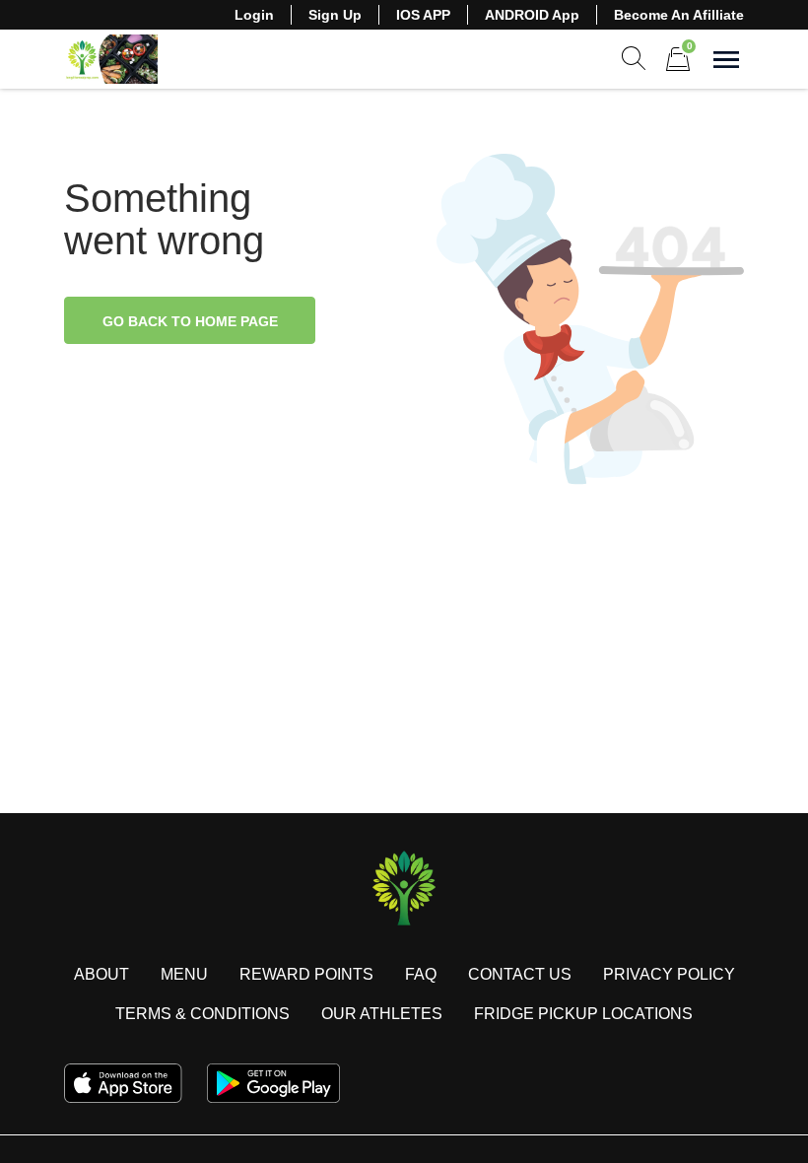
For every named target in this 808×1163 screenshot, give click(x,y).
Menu (184, 974)
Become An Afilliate (679, 15)
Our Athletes (381, 1013)
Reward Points (306, 974)
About (101, 974)
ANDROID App (532, 15)
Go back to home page (190, 321)
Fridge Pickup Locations (583, 1013)
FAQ (421, 974)
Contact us (520, 974)
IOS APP (423, 15)
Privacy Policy (669, 974)
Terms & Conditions (202, 1013)
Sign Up (335, 15)
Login (254, 15)
